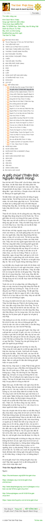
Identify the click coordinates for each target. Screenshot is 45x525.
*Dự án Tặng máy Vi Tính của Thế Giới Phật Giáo (20, 42)
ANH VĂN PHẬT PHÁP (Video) (14, 63)
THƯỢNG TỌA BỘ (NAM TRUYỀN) (16, 51)
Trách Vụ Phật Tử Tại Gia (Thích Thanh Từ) (23, 134)
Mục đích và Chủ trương (11, 31)
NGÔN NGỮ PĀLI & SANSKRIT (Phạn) (17, 151)
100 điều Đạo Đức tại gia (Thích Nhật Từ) (22, 87)
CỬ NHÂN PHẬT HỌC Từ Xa (14, 77)
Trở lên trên (38, 520)
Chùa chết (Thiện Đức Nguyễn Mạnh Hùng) (23, 94)
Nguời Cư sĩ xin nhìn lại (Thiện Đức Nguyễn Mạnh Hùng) (27, 108)
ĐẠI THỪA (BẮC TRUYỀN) (13, 54)
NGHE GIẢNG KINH (11, 149)
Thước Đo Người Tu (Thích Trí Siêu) (21, 130)
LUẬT (7, 73)
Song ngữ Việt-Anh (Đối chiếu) (13, 22)
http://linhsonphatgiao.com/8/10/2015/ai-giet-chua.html (18, 494)
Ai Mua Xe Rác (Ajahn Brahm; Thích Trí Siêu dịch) (25, 92)
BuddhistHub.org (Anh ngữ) (12, 33)
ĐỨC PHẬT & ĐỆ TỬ (11, 65)
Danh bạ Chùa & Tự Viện (11, 28)
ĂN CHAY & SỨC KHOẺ (12, 170)
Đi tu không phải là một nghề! (18, 104)
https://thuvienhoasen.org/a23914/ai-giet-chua (19, 475)
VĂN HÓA (8, 163)
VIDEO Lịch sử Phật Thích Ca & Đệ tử (17, 46)
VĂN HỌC (8, 165)
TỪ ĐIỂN (8, 160)
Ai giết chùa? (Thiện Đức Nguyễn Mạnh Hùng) (25, 89)
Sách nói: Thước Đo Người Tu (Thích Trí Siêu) (24, 122)
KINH (7, 68)
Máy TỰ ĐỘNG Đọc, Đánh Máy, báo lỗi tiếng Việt (20, 26)
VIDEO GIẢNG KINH (11, 168)
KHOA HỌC (9, 80)
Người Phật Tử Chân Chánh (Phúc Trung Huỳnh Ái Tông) (27, 111)
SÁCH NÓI (8, 158)
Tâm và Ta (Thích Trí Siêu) (18, 127)
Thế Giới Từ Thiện (9, 35)
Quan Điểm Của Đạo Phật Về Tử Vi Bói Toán (23, 118)
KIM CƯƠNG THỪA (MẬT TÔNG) (15, 56)
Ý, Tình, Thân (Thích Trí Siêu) (19, 144)
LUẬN (7, 70)
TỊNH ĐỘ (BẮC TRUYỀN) (13, 61)
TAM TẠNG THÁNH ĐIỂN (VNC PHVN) (17, 49)
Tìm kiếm (35, 13)
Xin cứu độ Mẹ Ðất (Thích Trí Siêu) (20, 139)
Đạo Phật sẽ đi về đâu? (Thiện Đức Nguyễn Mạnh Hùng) (27, 101)
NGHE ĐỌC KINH (11, 146)
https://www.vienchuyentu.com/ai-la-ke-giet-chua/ (20, 500)
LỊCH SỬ (8, 82)
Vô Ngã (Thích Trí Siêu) (17, 137)
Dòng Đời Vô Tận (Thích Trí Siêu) (20, 99)
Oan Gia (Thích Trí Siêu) (17, 115)
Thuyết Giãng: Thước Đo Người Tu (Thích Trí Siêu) (25, 132)
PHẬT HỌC (9, 153)
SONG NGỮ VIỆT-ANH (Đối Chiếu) (16, 75)
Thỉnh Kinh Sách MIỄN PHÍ (12, 24)
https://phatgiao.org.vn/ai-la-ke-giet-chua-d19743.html (17, 481)
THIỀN (7, 58)
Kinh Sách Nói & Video (10, 20)
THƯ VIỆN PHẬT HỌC (12, 44)
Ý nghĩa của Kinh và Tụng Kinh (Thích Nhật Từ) (24, 141)
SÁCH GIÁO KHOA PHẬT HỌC (15, 156)
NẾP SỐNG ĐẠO (13, 85)
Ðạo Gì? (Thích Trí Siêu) (17, 106)
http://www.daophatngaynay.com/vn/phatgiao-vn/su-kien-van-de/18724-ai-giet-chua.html (21, 487)
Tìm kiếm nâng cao (9, 16)
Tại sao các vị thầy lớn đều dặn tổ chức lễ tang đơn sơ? (27, 125)
